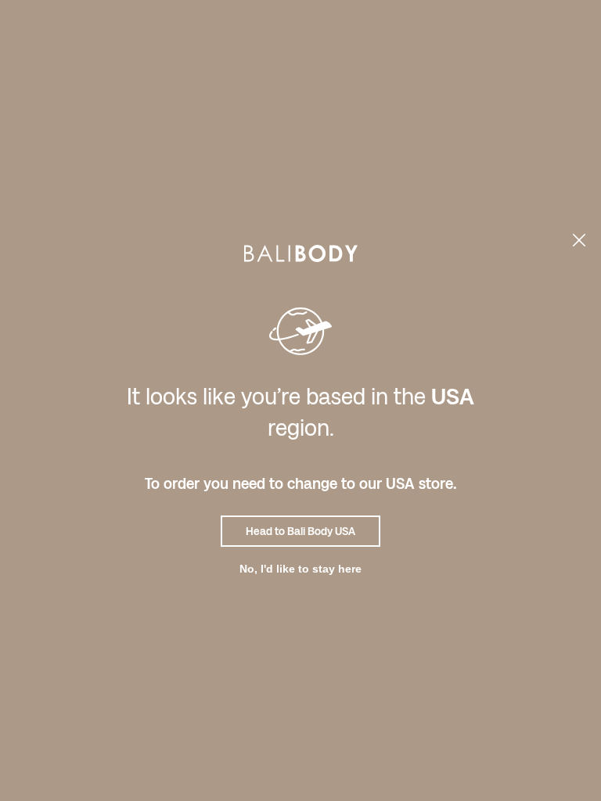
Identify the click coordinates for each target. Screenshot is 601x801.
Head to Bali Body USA (300, 531)
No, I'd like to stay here (300, 568)
